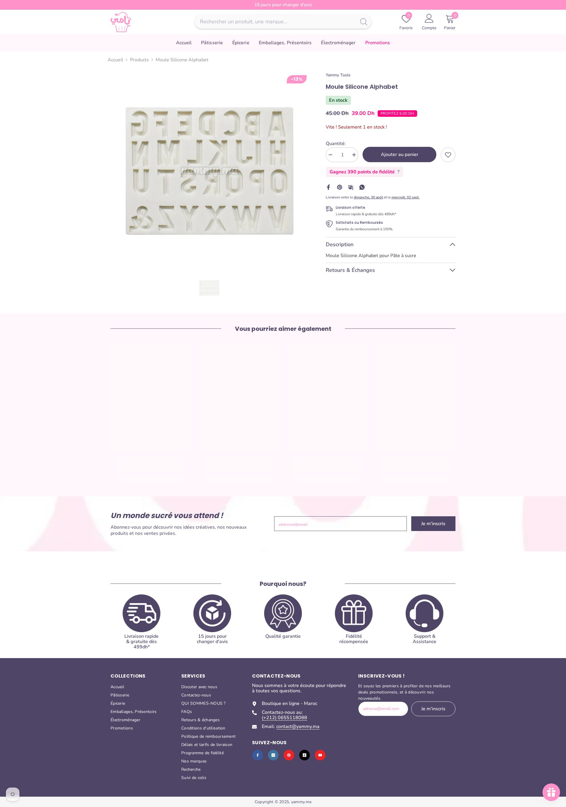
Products (139, 60)
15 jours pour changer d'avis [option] (283, 5)
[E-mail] (350, 187)
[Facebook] (328, 187)
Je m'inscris (433, 523)
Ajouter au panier (399, 154)
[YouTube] (320, 755)
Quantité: (336, 143)
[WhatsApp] (362, 187)
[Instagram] (273, 755)
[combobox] (275, 21)
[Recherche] (283, 21)
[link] (448, 154)
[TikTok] (304, 755)
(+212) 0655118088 (284, 717)
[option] (209, 171)
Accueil (115, 60)
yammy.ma (301, 802)
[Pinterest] (339, 187)
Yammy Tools (338, 75)
